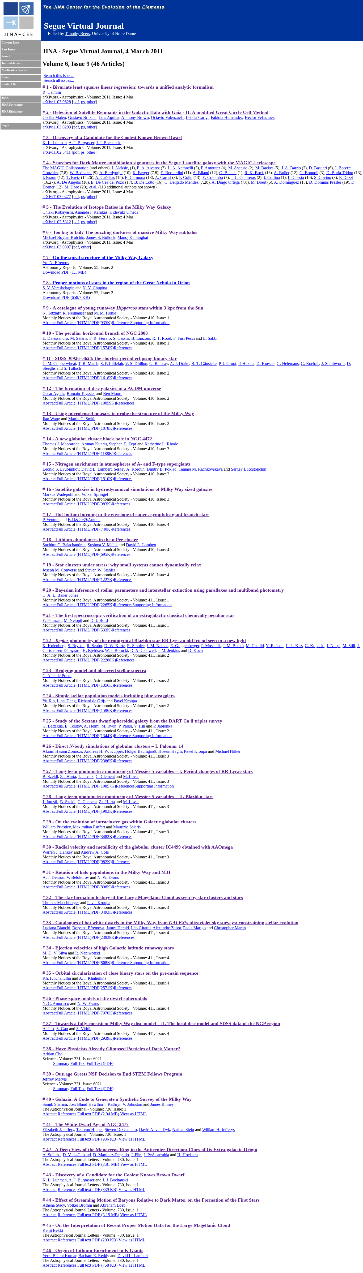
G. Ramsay (158, 363)
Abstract (50, 322)
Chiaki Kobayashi (58, 212)
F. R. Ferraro (100, 338)
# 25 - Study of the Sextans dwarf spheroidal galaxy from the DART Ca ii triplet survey (132, 721)
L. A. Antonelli (180, 168)
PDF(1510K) (102, 478)
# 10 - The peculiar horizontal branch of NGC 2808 (95, 333)
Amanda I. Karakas (91, 212)
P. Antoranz (210, 168)
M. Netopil (73, 620)
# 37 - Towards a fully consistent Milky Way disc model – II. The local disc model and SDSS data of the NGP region (161, 1023)
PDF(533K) (101, 630)
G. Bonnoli (308, 172)
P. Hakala (246, 363)
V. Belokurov (77, 877)
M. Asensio (237, 168)
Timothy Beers (77, 33)
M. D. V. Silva (55, 953)
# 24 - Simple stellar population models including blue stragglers (109, 695)
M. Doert (258, 182)
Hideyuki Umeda (123, 212)
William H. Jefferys (218, 1129)
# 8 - (48, 282)
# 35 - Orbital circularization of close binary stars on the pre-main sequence (120, 973)
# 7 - (48, 257)
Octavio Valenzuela (167, 117)
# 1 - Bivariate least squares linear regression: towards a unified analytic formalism (128, 87)
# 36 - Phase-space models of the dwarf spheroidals (95, 998)
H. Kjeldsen (93, 650)
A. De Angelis (69, 182)
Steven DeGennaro (121, 1129)
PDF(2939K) (102, 1038)
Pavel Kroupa (125, 701)
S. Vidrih (83, 1028)
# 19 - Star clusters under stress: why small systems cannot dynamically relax (122, 564)
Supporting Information (150, 322)
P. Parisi (125, 726)
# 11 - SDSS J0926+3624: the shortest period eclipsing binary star (110, 358)
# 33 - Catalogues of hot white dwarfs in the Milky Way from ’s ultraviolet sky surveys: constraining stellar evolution (170, 922)
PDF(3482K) (102, 836)
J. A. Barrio (291, 168)
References (121, 322)
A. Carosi (163, 177)
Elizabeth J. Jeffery (58, 1129)
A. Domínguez (286, 182)
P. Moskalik (211, 645)
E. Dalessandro (55, 338)
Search (6, 56)
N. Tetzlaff (52, 313)
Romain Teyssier (81, 393)
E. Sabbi (210, 338)
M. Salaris (78, 338)
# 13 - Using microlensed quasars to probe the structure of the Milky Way (118, 413)
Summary (61, 1063)
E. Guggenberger (184, 645)
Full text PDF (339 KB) (97, 1189)
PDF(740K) (101, 529)
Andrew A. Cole (95, 852)
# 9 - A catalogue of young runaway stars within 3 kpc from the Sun (123, 308)
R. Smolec (136, 645)
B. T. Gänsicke (204, 363)
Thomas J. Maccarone (61, 444)
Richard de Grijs (91, 701)
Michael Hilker (227, 751)
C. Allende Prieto (57, 675)
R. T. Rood (161, 338)
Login (5, 125)
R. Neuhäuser (74, 313)
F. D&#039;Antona (84, 519)
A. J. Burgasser (81, 142)
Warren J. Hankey (58, 852)
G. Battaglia (53, 726)
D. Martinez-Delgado (111, 1154)
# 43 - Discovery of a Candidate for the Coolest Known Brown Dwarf (113, 1174)
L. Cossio (296, 177)
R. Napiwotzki (87, 953)
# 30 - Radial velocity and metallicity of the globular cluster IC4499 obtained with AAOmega (138, 847)
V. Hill (139, 726)
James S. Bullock (100, 237)
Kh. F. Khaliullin (57, 978)
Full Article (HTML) (74, 322)
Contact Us (9, 84)
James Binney (162, 1104)
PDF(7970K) (102, 1013)
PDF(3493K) (102, 912)
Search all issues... (59, 80)
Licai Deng (66, 701)
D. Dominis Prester (325, 182)
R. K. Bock (254, 172)
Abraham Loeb (112, 1205)
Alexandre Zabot (167, 928)
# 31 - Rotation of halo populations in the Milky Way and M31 (107, 872)
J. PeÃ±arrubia (156, 1154)
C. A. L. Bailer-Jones (60, 595)
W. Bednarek (81, 172)
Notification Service (14, 70)
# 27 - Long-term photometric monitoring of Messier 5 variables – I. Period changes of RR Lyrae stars (148, 771)
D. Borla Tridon (339, 172)
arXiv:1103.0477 (57, 196)
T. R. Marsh (88, 363)
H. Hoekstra (187, 1154)
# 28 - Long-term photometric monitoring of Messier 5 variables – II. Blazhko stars (128, 796)
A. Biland (201, 172)
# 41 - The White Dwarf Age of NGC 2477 (86, 1124)
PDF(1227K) (102, 579)
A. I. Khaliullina (92, 978)
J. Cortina (272, 177)
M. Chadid (255, 645)
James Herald (117, 928)
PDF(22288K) (103, 660)
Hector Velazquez (260, 117)
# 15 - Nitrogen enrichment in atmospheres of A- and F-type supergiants (117, 464)
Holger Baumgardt (140, 751)
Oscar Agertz (54, 393)
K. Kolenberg (54, 645)
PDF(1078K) (102, 428)
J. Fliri (136, 1154)
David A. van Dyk (154, 1129)
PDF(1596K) (102, 710)
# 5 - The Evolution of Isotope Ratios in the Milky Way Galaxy (107, 207)
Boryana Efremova (88, 928)
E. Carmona (135, 177)
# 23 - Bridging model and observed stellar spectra (94, 670)
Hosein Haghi (170, 751)
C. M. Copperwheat (59, 363)
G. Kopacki (314, 645)
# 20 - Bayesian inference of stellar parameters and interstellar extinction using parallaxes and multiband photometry (163, 590)
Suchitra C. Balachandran (64, 545)
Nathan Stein (183, 1129)
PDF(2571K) (102, 988)
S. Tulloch (72, 368)
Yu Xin (49, 701)
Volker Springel (95, 494)
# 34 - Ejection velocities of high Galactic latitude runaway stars (108, 948)
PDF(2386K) (102, 761)
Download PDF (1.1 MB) (64, 272)
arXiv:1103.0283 (57, 127)
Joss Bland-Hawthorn (87, 1104)
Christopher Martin (230, 928)
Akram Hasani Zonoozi (62, 751)
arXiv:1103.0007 (57, 247)
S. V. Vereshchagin (58, 288)
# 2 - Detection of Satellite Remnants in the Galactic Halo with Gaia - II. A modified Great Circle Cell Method (155, 112)
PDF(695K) (101, 554)
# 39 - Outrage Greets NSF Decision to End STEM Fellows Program (112, 1074)
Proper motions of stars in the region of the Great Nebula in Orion (121, 282)
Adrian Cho (52, 1054)
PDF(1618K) (102, 378)
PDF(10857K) (103, 786)
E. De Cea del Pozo (107, 182)
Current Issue (10, 42)
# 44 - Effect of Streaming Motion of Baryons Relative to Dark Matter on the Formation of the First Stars (151, 1200)
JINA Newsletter (12, 104)
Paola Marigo (194, 928)
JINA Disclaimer (12, 111)
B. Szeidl (50, 776)
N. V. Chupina (95, 288)
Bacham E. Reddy (93, 1255)
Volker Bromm (79, 1205)
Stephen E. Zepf (122, 444)
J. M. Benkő (233, 645)
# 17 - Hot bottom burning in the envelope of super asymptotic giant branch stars (126, 514)
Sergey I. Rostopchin (248, 469)
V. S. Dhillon (136, 363)
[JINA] (18, 35)
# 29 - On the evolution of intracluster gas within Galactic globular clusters (119, 821)
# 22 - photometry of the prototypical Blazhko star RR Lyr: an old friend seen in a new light (144, 640)
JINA (5, 97)
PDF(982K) (101, 861)
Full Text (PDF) (100, 1063)
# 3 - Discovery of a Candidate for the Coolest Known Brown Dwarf (112, 137)
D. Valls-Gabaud (77, 1154)
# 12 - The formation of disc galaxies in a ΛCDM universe (102, 388)
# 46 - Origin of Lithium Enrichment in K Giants (93, 1250)
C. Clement (105, 776)
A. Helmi (91, 726)
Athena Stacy (54, 1205)
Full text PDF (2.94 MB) (98, 1114)
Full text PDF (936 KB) (97, 1139)
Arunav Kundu (94, 444)
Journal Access (11, 63)
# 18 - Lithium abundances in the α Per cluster (90, 539)
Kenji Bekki (53, 1230)
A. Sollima (52, 1154)
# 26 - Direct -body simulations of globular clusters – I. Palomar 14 (113, 746)
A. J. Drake (179, 363)
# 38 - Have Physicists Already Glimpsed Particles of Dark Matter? (111, 1048)
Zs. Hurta (68, 776)
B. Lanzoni (140, 338)
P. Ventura (51, 519)
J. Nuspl (333, 645)
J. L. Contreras (243, 177)
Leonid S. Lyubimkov (61, 469)
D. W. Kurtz (114, 645)
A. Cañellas (105, 177)
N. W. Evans (108, 877)
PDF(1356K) (102, 685)
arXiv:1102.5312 (57, 222)
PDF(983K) (101, 504)
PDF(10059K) (103, 403)
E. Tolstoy (73, 726)
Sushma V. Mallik (103, 545)
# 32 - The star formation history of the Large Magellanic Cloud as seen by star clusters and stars (143, 897)
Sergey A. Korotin (129, 469)
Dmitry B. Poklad (161, 469)
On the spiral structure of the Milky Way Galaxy (103, 257)
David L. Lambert (96, 469)
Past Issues (8, 49)
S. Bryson (76, 645)
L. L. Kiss (294, 645)
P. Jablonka (162, 726)
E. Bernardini (172, 172)
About (6, 77)
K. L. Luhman (55, 142)
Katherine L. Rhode (161, 444)
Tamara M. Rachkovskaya (201, 469)
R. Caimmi (52, 92)
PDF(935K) (101, 322)
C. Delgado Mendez (181, 182)
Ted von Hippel (89, 1129)
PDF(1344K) (102, 735)
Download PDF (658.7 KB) (66, 297)
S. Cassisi (121, 338)
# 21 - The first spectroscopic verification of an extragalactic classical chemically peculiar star (138, 615)
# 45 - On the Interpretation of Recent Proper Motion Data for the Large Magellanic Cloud (136, 1225)
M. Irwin (109, 726)
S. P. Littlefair (111, 363)
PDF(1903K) (102, 811)
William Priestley (57, 827)
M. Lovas (131, 776)
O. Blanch (228, 172)
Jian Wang (51, 418)
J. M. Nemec (157, 645)
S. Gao (62, 1028)
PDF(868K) (101, 962)
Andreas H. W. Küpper (103, 751)
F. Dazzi (346, 177)
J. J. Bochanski (108, 142)
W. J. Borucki (116, 650)
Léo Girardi (141, 928)
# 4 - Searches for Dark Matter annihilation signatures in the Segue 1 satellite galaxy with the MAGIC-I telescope (159, 162)
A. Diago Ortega (226, 182)
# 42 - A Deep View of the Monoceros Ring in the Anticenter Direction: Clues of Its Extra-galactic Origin (150, 1149)
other (91, 102)
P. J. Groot (227, 363)
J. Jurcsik (86, 776)
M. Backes (264, 168)
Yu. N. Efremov (56, 262)
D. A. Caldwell (143, 650)
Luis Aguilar (109, 117)
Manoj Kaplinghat (132, 237)
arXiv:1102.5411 (57, 152)
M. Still (349, 645)
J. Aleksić (120, 168)
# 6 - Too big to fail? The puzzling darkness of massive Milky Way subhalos (120, 232)
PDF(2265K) (102, 605)
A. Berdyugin (111, 172)
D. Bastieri (318, 168)
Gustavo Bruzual (82, 117)
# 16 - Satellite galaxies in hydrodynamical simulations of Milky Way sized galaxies (128, 489)
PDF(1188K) (102, 453)
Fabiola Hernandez (227, 117)
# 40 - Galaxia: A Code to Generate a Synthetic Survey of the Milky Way (117, 1099)
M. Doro (72, 187)
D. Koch (195, 650)
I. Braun (49, 177)
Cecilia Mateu (54, 117)
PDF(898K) (101, 887)
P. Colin (185, 177)
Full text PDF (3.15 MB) (98, 1214)
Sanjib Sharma (55, 1104)
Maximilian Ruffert (89, 827)
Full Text (78, 1063)
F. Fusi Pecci (184, 338)
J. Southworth (333, 363)
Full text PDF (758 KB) (97, 1265)
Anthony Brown (135, 117)
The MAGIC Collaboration (65, 168)
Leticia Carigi (197, 117)
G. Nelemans (288, 363)
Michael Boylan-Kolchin (63, 237)
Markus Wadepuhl (58, 494)
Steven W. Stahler (100, 570)
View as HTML (133, 1114)
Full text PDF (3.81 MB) (98, 1164)
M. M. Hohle (105, 313)
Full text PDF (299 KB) (97, 1240)
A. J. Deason (53, 877)
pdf (76, 102)
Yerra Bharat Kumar (59, 1255)
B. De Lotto (144, 182)
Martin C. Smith (81, 418)
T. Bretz (73, 177)
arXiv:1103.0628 (57, 102)
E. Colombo (212, 177)
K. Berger (141, 172)
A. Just (48, 1028)
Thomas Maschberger (61, 902)
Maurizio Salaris (127, 827)
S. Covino (322, 177)
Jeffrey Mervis (55, 1079)
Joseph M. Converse (60, 570)
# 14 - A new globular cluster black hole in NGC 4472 (97, 438)
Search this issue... (59, 75)
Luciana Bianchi (56, 928)
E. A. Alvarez (148, 168)
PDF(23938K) (103, 937)
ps (83, 102)
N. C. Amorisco (56, 1003)
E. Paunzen (52, 620)
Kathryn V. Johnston (125, 1104)
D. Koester (265, 363)
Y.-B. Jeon (275, 645)
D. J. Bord (99, 620)
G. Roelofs (310, 363)
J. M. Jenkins (169, 650)
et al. (93, 187)
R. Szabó (94, 645)
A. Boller (281, 172)
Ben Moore (112, 393)
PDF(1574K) (102, 348)
